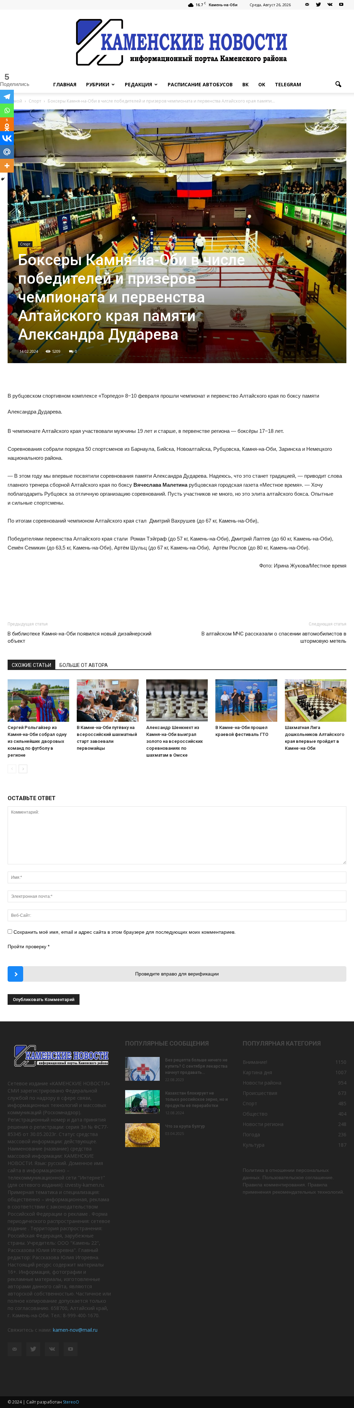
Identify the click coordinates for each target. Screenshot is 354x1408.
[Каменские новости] (177, 43)
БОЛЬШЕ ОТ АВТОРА (83, 665)
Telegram (288, 84)
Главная (64, 84)
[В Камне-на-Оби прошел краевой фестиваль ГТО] (246, 700)
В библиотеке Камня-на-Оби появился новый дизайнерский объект (79, 637)
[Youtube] (341, 5)
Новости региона (263, 1124)
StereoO (71, 1402)
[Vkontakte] (7, 138)
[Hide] (3, 179)
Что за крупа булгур (185, 1126)
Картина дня (257, 1072)
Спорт (25, 244)
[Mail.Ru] (7, 152)
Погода (251, 1134)
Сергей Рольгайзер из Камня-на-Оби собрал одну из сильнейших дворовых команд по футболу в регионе (37, 741)
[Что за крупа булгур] (142, 1135)
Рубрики (97, 84)
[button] (338, 84)
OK (261, 84)
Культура (253, 1145)
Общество (255, 1113)
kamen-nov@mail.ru (75, 1330)
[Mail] (307, 5)
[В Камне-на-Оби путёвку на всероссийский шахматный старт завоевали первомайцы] (107, 700)
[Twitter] (318, 5)
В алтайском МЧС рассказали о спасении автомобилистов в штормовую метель (274, 637)
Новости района (262, 1082)
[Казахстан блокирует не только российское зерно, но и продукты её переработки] (142, 1102)
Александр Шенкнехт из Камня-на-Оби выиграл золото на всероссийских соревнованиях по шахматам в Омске (174, 741)
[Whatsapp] (7, 110)
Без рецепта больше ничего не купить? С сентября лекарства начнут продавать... (196, 1066)
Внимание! (255, 1062)
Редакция (138, 84)
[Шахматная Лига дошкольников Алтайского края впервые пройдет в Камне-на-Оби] (315, 700)
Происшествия (260, 1093)
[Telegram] (7, 97)
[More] (7, 166)
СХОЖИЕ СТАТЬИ (31, 665)
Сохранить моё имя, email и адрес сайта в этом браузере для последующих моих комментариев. (124, 932)
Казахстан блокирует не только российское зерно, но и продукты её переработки (196, 1099)
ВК (245, 84)
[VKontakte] (330, 5)
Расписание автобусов (200, 84)
